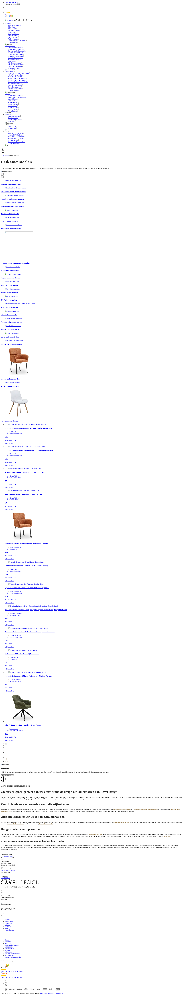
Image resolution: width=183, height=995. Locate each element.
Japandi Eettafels (13, 99)
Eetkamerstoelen (10, 46)
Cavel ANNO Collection (16, 135)
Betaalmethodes (9, 948)
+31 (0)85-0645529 (12, 2)
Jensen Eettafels (13, 109)
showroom (167, 836)
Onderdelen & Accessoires (16, 142)
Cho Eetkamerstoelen (15, 59)
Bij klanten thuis (9, 955)
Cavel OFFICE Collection (16, 138)
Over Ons (7, 943)
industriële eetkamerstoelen (122, 809)
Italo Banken (12, 126)
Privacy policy (59, 993)
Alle (6, 131)
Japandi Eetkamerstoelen (16, 47)
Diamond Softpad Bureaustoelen (18, 82)
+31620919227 (5, 878)
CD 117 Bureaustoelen (15, 75)
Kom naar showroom (7, 775)
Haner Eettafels (13, 107)
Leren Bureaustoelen (14, 87)
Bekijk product (9, 443)
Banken (7, 928)
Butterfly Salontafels (14, 119)
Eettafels (7, 94)
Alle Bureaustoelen (14, 90)
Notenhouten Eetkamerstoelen (17, 49)
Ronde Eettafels (13, 104)
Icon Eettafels (12, 106)
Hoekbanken (12, 128)
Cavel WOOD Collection (16, 137)
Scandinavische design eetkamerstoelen (145, 809)
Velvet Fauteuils (13, 37)
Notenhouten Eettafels (15, 95)
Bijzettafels (11, 121)
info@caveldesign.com (8, 870)
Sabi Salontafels (13, 118)
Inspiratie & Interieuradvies (13, 957)
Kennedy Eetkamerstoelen (15, 824)
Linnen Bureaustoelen (15, 89)
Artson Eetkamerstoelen (15, 54)
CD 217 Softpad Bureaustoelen (18, 78)
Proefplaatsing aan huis (11, 945)
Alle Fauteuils (12, 42)
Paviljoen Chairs (13, 34)
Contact (7, 940)
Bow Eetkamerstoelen (46, 824)
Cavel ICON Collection (15, 133)
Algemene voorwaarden (47, 993)
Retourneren (8, 952)
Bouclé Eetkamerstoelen (15, 53)
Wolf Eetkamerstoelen (15, 66)
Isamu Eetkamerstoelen (15, 58)
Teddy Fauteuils (13, 39)
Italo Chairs (12, 32)
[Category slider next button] (2, 176)
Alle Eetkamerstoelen (15, 68)
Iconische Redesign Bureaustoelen (18, 73)
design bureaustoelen (95, 834)
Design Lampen (13, 140)
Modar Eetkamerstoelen (15, 65)
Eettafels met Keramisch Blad (17, 97)
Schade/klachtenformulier (12, 953)
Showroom (8, 941)
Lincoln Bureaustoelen (15, 85)
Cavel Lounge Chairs (15, 25)
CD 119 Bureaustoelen (15, 77)
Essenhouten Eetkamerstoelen (17, 51)
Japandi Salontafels (14, 116)
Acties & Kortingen (14, 143)
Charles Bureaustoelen (15, 83)
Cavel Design (5, 155)
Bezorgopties (8, 947)
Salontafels (8, 114)
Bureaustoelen (9, 71)
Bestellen (7, 950)
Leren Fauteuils (13, 35)
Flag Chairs (12, 27)
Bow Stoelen (12, 61)
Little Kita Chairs (13, 30)
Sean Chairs (12, 29)
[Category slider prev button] (2, 174)
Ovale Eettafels (13, 102)
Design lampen (9, 930)
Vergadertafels (12, 111)
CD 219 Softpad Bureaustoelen (18, 80)
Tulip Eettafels (12, 101)
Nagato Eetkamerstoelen (15, 56)
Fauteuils (7, 23)
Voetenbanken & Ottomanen (17, 41)
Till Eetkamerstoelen (14, 63)
